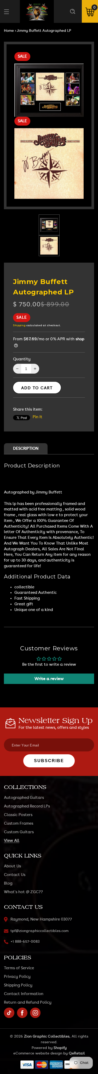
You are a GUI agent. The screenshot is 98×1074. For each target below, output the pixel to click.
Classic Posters (18, 815)
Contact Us (14, 875)
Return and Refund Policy (27, 1002)
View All (11, 841)
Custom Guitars (19, 832)
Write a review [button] (49, 679)
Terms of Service (19, 968)
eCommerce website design (37, 1053)
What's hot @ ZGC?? (23, 892)
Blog (8, 883)
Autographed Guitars (24, 798)
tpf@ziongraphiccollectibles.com (39, 931)
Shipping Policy (18, 985)
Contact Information (23, 994)
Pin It (37, 417)
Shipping (19, 325)
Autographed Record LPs (27, 806)
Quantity (22, 359)
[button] (72, 11)
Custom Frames (18, 823)
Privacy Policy (17, 977)
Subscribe (49, 760)
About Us (12, 866)
